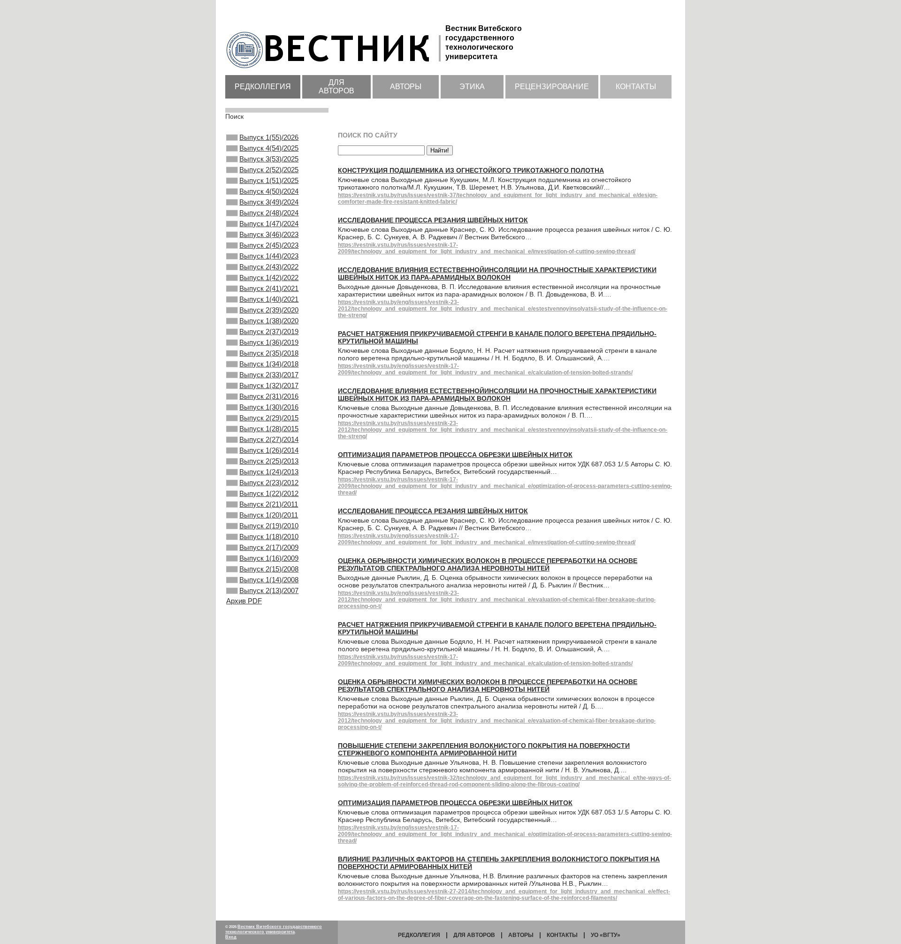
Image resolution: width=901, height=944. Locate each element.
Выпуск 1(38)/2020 (268, 321)
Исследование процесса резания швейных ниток (433, 220)
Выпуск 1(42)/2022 (268, 278)
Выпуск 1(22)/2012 (268, 493)
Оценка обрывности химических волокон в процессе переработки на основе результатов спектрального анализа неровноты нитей (487, 564)
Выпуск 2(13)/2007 (268, 590)
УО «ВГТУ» (605, 935)
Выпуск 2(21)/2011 (268, 504)
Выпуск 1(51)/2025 (268, 180)
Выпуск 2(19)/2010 (268, 526)
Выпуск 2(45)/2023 (268, 245)
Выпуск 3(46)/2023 (268, 234)
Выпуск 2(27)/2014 (268, 439)
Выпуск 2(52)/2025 (268, 170)
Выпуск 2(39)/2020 (268, 310)
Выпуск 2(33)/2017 (268, 375)
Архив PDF (244, 601)
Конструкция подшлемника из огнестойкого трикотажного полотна (471, 170)
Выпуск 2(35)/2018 (268, 353)
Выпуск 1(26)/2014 (268, 450)
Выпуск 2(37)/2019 (268, 331)
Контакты (636, 87)
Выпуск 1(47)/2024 (268, 224)
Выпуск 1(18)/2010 (268, 537)
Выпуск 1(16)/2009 (268, 558)
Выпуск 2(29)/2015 (268, 418)
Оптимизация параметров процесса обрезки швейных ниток (455, 454)
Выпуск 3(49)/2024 (268, 202)
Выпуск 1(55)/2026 (268, 137)
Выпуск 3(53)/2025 (268, 159)
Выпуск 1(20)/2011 (268, 515)
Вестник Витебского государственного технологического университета (273, 929)
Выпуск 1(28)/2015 (268, 429)
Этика (472, 87)
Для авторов (336, 86)
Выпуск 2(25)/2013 (268, 461)
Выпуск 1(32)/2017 (268, 385)
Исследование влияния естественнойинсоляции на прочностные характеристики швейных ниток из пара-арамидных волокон (497, 273)
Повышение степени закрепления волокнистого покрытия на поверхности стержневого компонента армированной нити (484, 749)
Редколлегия (263, 87)
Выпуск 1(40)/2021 (268, 299)
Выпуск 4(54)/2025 (268, 148)
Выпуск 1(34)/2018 (268, 364)
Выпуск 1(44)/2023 (268, 256)
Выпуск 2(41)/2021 (268, 288)
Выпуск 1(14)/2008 (268, 580)
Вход (231, 937)
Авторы (405, 87)
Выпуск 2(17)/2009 (268, 547)
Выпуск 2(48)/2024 (268, 213)
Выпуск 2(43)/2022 (268, 267)
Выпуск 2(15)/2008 (268, 569)
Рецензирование (552, 87)
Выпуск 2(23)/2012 (268, 483)
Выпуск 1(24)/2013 (268, 472)
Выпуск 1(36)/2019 (268, 342)
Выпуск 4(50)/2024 (268, 191)
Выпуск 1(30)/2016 (268, 407)
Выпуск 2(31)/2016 (268, 396)
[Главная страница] (335, 69)
